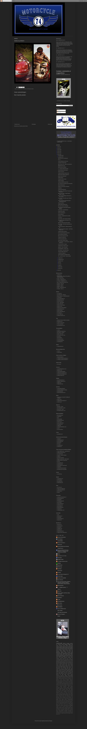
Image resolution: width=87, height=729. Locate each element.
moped (63, 646)
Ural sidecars (59, 312)
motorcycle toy (70, 661)
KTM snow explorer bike (62, 238)
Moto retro (67, 672)
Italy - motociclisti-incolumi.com (62, 282)
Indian (69, 656)
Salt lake (57, 702)
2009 (58, 270)
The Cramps (69, 702)
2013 (58, 149)
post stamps (66, 676)
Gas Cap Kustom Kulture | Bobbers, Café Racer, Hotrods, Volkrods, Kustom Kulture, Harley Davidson (64, 582)
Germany (60, 645)
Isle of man (71, 660)
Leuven (69, 692)
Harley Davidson (59, 647)
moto (18, 88)
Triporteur (57, 658)
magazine (60, 656)
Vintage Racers (60, 548)
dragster (66, 669)
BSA (62, 648)
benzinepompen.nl (60, 498)
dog (69, 653)
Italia (63, 663)
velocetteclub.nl (60, 445)
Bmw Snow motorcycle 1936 (63, 235)
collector (57, 706)
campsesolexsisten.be (61, 489)
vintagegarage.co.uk (60, 510)
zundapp (69, 657)
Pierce (60, 701)
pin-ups (63, 685)
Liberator (71, 692)
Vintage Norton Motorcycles (62, 532)
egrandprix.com (60, 434)
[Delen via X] (21, 87)
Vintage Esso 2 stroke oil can (63, 245)
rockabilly (63, 656)
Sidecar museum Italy (61, 305)
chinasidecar (59, 297)
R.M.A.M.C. (59, 336)
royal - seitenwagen (60, 302)
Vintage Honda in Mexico (62, 231)
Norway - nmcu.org (60, 283)
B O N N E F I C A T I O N (62, 555)
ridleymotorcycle (60, 482)
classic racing (58, 669)
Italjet (57, 661)
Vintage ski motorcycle (62, 237)
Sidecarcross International (61, 307)
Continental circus (64, 677)
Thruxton (64, 703)
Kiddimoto (57, 692)
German (60, 689)
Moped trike (63, 672)
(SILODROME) (60, 540)
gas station (61, 660)
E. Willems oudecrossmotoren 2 (62, 358)
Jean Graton (62, 690)
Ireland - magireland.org (61, 279)
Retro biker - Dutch (60, 409)
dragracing (62, 669)
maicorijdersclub (60, 462)
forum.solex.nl (59, 491)
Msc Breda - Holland (60, 332)
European (57, 688)
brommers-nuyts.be (60, 457)
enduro (66, 648)
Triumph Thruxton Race (62, 162)
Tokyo (66, 673)
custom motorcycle (66, 706)
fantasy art (71, 706)
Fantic (67, 656)
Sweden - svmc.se (60, 288)
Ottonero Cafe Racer (61, 542)
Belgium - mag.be (60, 284)
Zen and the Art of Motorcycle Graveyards (65, 183)
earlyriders (59, 466)
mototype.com (59, 528)
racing (69, 646)
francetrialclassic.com (61, 325)
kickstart (66, 708)
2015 (58, 146)
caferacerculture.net (60, 375)
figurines (57, 674)
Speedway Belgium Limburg (62, 389)
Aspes (69, 686)
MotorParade (60, 565)
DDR (64, 654)
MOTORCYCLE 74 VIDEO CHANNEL (63, 100)
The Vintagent (60, 539)
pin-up (69, 647)
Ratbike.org (59, 382)
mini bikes (71, 708)
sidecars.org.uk (59, 310)
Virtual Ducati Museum (62, 189)
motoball (64, 660)
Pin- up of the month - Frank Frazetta (64, 256)
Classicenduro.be (60, 346)
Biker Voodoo (60, 610)
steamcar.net (59, 519)
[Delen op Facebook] (22, 87)
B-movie (62, 662)
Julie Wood (71, 690)
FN (72, 658)
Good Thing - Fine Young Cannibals (64, 218)
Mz (63, 648)
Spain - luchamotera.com (61, 287)
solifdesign (59, 425)
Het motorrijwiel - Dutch (61, 407)
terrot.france (59, 442)
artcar (58, 514)
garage (69, 669)
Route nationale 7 (70, 701)
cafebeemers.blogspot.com (62, 372)
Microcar (59, 694)
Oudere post (50, 124)
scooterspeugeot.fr (60, 440)
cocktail (64, 705)
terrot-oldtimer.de (60, 441)
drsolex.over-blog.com (61, 488)
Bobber (62, 652)
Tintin (60, 657)
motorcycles (71, 645)
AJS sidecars (59, 293)
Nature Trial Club (60, 333)
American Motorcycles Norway (63, 546)
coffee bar (67, 705)
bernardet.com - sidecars (61, 294)
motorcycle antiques (63, 675)
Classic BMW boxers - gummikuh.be (63, 451)
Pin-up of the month (64, 701)
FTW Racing (60, 566)
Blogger (50, 720)
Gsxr (63, 678)
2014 (58, 148)
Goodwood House (65, 689)
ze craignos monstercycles (62, 561)
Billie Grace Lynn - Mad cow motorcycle (65, 164)
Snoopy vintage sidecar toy (63, 251)
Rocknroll (57, 660)
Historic (70, 678)
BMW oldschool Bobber (62, 167)
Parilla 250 (63, 700)
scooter (59, 644)
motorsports (69, 710)
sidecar (32, 88)
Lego (57, 672)
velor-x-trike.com (60, 314)
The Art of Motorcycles (62, 608)
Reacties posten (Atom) (24, 126)
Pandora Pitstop (58, 700)
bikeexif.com (59, 524)
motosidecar (25, 88)
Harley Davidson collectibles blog (64, 254)
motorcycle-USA (61, 710)
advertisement (65, 653)
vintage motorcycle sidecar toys (63, 173)
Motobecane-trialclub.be (61, 331)
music (57, 676)
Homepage (34, 124)
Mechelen (63, 693)
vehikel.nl (59, 456)
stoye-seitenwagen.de (61, 311)
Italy (61, 653)
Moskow (66, 694)
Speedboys (60, 568)
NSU (59, 661)
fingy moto (59, 591)
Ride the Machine (61, 595)
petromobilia (58, 653)
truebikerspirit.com (60, 531)
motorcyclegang (70, 675)
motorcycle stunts (65, 661)
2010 (58, 154)
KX (67, 691)
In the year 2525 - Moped (62, 244)
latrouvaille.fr (59, 502)
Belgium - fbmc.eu (60, 286)
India (72, 671)
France (62, 644)
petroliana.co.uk (60, 504)
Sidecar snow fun (61, 171)
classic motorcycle (63, 658)
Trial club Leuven (60, 339)
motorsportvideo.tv (60, 518)
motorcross (58, 675)
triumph (66, 647)
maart (59, 265)
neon (58, 685)
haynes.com (59, 399)
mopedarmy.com (60, 478)
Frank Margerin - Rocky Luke (63, 248)
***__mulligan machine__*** (63, 587)
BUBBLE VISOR (60, 559)
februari (59, 266)
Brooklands (63, 671)
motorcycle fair (67, 709)
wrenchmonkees (60, 429)
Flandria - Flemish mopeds (61, 455)
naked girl (59, 676)
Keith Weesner (70, 691)
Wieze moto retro (59, 704)
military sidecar (67, 674)
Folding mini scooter (62, 688)
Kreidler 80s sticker (61, 211)
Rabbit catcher (60, 177)
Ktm (61, 659)
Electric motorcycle (69, 655)
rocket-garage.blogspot (61, 371)
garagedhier (59, 499)
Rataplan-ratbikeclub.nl (61, 381)
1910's (67, 659)
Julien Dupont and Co (59, 691)
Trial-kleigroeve (60, 341)
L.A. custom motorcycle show (63, 168)
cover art (60, 706)
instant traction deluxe (62, 537)
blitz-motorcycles (60, 415)
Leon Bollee (65, 692)
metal (68, 708)
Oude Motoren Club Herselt (62, 465)
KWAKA (65, 691)
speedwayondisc (60, 391)
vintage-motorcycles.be (61, 452)
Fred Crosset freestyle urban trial (63, 232)
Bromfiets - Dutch (60, 406)
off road (66, 646)
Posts (59, 110)
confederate (59, 416)
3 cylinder (60, 686)
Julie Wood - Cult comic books (63, 250)
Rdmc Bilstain (59, 337)
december (60, 155)
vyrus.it (58, 428)
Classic (65, 655)
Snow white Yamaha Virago (63, 240)
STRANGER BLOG (61, 601)
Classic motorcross (63, 687)
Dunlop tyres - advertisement (63, 209)
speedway (61, 655)
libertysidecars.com (60, 299)
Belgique (57, 671)
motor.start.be (59, 352)
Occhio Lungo (60, 576)
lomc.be (58, 461)
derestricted (60, 570)
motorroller (65, 710)
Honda (63, 647)
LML (72, 678)
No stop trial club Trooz (61, 335)
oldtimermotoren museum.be (62, 460)
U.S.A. (67, 703)
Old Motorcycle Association (61, 469)
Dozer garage (59, 419)
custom (71, 643)
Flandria (71, 659)
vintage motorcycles (69, 670)
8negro (59, 616)
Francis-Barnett (60, 214)
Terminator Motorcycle (64, 702)
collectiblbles (71, 705)
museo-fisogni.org (60, 503)
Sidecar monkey (61, 180)
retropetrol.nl (59, 508)
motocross (58, 648)
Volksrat (59, 589)
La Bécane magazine (62, 253)
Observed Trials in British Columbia (63, 320)
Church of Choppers (61, 614)
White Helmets (70, 703)
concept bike (70, 652)
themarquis (60, 557)
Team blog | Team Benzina (62, 612)
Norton (72, 657)
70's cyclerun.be (60, 453)
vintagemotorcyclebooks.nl (61, 400)
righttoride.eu (59, 274)
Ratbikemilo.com (60, 383)
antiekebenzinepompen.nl (61, 497)
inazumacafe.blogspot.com (61, 374)
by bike (59, 599)
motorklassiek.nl (60, 464)
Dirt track (67, 660)
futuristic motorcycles (65, 707)
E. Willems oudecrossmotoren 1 (62, 359)
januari (59, 268)
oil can (63, 670)
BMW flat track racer (61, 165)
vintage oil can (70, 685)
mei (59, 263)
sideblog (59, 563)
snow (65, 659)
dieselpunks (59, 527)
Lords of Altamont (59, 693)
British (61, 654)
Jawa (57, 656)
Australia (59, 662)
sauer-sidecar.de (60, 303)
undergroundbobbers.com (61, 426)
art (56, 644)
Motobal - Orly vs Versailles (63, 247)
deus (58, 417)
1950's (67, 645)
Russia (57, 657)
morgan (71, 674)
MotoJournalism (60, 585)
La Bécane (61, 692)
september (60, 259)
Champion (59, 677)
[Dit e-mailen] (19, 87)
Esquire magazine (70, 687)
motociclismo (62, 709)
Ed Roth (61, 678)
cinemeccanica (59, 525)
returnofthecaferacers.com (61, 368)
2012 (58, 151)
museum (60, 670)
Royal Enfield (67, 654)
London (59, 672)
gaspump (71, 663)
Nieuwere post (17, 124)
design (61, 646)
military (71, 647)
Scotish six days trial (60, 322)
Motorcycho (60, 544)
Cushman (68, 677)
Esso (69, 659)
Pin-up (59, 159)
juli (58, 262)
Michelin (71, 648)
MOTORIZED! (60, 606)
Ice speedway (60, 663)
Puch (63, 659)
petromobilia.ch (60, 506)
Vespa (64, 645)
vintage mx (65, 685)
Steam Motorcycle (61, 673)
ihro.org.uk (59, 364)
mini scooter (58, 709)
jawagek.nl (59, 438)
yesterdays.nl (59, 446)
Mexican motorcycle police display (64, 222)
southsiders (60, 597)
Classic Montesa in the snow (63, 161)
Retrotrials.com (59, 321)
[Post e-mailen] (17, 87)
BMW (69, 644)
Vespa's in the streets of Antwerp (63, 186)
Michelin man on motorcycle (63, 158)
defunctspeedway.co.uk (61, 392)
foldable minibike (58, 707)
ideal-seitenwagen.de (61, 298)
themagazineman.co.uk (61, 410)
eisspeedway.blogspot (61, 388)
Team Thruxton (60, 579)
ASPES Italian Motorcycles (62, 204)
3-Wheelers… (65, 686)
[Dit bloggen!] (20, 87)
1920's (72, 654)
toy (70, 646)
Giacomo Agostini (68, 671)
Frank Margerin (58, 659)
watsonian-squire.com (61, 315)
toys (60, 648)
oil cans (60, 685)
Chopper (57, 646)
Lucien (69, 663)
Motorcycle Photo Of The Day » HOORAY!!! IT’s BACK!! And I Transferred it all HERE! (63, 551)
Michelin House (68, 693)
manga (61, 661)
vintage (67, 643)
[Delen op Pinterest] (24, 87)
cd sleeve (61, 705)
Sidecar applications (61, 212)
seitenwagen (29, 88)
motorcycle (20, 88)
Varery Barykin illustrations (62, 234)
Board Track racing (67, 662)
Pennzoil (66, 700)
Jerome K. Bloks (66, 690)
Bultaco (71, 653)
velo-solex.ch (59, 487)
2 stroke (69, 658)
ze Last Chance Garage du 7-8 (63, 574)
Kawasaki (58, 655)
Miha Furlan (62, 694)
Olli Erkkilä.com (60, 424)
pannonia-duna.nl (60, 301)
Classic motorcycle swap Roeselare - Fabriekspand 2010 (64, 201)
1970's (68, 648)
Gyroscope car (67, 678)
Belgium (66, 644)
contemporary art (70, 673)
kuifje (62, 674)
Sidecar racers (59, 306)
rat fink (69, 676)
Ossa (65, 652)
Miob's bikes (60, 603)
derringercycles (60, 481)
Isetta (69, 689)
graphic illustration (64, 657)
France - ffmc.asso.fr (60, 278)
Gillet (57, 663)
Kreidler (66, 663)
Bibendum (58, 652)
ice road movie (62, 708)
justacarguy (59, 517)
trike (72, 646)
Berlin (60, 671)
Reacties (59, 112)
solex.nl (58, 492)
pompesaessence (60, 507)
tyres (57, 662)
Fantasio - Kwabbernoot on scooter (64, 215)
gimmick (69, 707)
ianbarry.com (59, 421)
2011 (58, 152)
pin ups (63, 676)
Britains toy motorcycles (62, 176)
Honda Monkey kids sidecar (63, 170)
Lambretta (58, 654)
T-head (60, 702)
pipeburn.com (59, 370)
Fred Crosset (68, 688)
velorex (65, 670)
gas (60, 674)
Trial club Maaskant (60, 340)
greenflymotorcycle (60, 420)
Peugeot (71, 656)
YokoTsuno (60, 217)
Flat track (71, 662)
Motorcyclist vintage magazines (63, 174)
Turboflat (59, 572)
